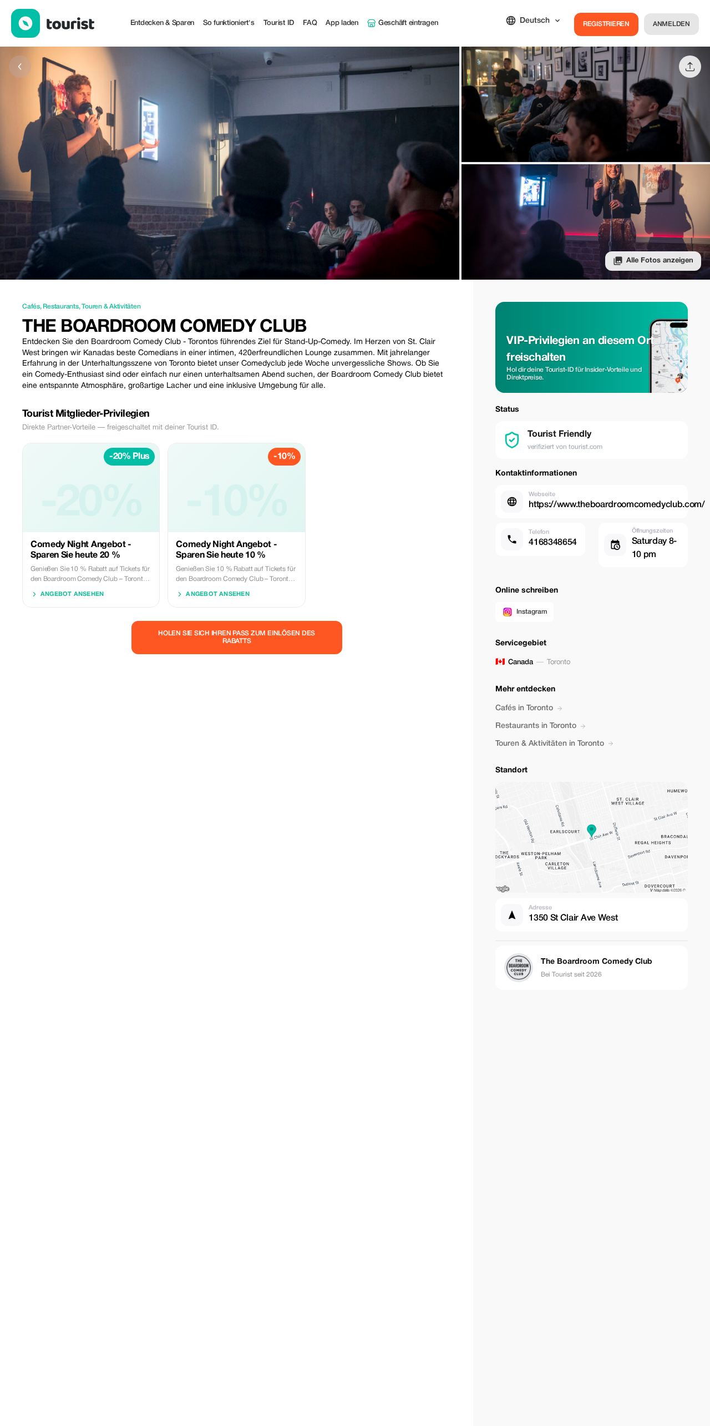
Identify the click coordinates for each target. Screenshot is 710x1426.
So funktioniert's (229, 23)
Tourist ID (278, 23)
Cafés (31, 307)
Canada (520, 662)
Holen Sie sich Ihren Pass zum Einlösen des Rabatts (236, 637)
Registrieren (606, 24)
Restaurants (60, 307)
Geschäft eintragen (408, 23)
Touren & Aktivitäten (111, 307)
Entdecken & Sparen (162, 23)
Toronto (558, 662)
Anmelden (671, 24)
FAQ (310, 23)
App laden (342, 23)
